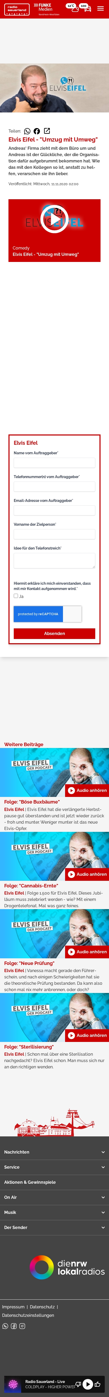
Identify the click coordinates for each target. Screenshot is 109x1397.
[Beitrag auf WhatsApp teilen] (27, 131)
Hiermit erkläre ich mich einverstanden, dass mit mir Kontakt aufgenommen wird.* (52, 586)
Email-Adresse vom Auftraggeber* (43, 500)
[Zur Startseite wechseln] (17, 9)
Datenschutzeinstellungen (28, 1315)
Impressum (13, 1306)
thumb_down (78, 1384)
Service (12, 1167)
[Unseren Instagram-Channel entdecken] (22, 1326)
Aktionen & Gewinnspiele (30, 1182)
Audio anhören (87, 791)
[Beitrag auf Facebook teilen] (37, 131)
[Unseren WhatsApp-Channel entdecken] (5, 1326)
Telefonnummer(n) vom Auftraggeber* (47, 477)
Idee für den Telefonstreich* (38, 548)
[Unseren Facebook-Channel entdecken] (14, 1326)
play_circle (87, 1384)
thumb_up (97, 1384)
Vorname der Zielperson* (35, 524)
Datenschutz (42, 1306)
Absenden (54, 633)
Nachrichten (16, 1152)
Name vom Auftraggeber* (36, 453)
